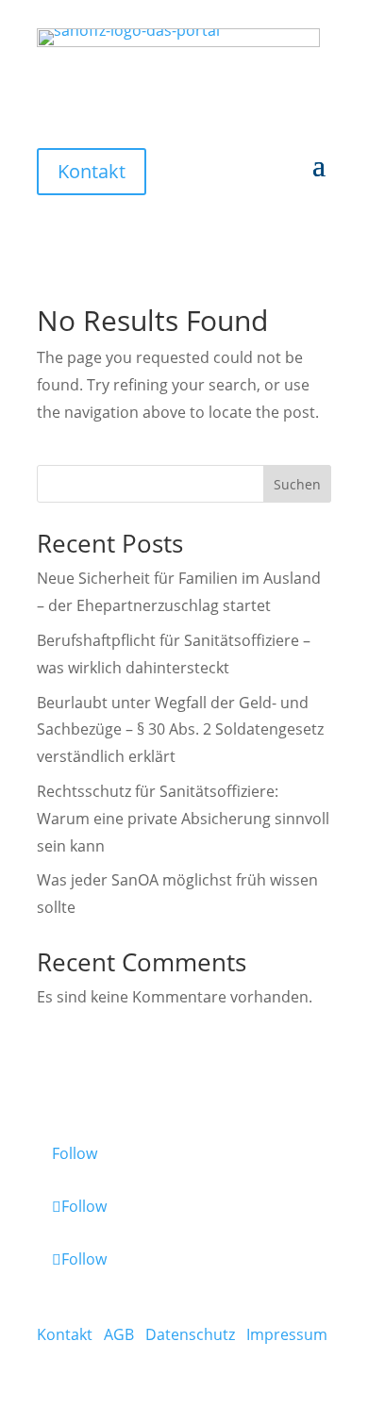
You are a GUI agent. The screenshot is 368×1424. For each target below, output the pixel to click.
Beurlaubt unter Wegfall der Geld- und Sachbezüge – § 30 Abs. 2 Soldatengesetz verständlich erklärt (180, 730)
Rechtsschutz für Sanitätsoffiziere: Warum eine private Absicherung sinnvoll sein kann (183, 818)
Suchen (297, 484)
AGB (119, 1334)
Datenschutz (190, 1334)
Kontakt (91, 171)
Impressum (286, 1334)
